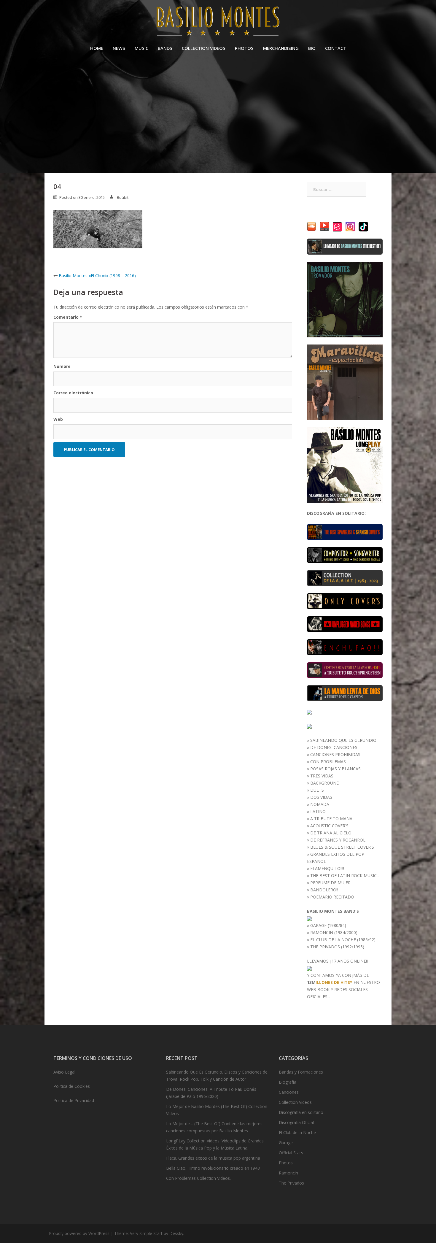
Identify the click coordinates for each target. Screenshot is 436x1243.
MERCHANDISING (281, 48)
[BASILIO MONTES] (218, 22)
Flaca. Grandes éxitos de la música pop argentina (213, 1158)
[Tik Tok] (363, 226)
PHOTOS (244, 48)
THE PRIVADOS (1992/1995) (337, 947)
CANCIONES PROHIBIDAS (335, 754)
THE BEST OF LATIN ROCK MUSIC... (344, 875)
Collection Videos (295, 1102)
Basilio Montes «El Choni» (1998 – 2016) (97, 275)
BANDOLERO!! (324, 890)
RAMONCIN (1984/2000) (333, 932)
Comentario (67, 317)
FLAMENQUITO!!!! (327, 868)
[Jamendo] (337, 226)
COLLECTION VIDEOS (203, 48)
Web (58, 419)
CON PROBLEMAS (328, 761)
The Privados (291, 1183)
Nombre (62, 366)
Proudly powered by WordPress (79, 1233)
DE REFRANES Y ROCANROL (337, 840)
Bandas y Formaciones (301, 1072)
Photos (286, 1163)
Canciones (289, 1092)
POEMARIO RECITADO (332, 897)
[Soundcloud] (311, 226)
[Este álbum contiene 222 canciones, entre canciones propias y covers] (345, 577)
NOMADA (319, 804)
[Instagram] (350, 226)
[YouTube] (324, 226)
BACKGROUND (325, 783)
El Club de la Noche (297, 1132)
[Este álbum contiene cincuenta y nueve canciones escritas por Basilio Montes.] (345, 554)
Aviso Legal (64, 1072)
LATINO (318, 811)
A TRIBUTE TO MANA (331, 818)
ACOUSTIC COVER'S (329, 825)
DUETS (317, 790)
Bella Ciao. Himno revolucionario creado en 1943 (213, 1168)
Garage (286, 1142)
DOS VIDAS (321, 797)
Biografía (287, 1082)
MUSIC (141, 48)
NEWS (119, 48)
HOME (96, 48)
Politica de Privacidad (73, 1100)
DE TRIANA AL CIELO (330, 833)
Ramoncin (288, 1173)
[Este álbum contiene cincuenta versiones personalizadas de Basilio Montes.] (345, 601)
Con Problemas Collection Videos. (198, 1178)
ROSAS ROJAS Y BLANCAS (335, 768)
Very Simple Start (146, 1233)
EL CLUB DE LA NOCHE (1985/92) (342, 939)
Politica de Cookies (71, 1086)
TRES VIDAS (321, 776)
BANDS (165, 48)
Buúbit (122, 197)
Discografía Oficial (296, 1122)
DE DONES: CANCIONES (333, 747)
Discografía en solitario (301, 1112)
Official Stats (291, 1152)
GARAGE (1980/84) (328, 925)
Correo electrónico (73, 393)
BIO (312, 48)
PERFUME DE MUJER (330, 882)
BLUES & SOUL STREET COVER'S (342, 847)
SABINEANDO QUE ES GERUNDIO (343, 740)
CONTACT (335, 48)
